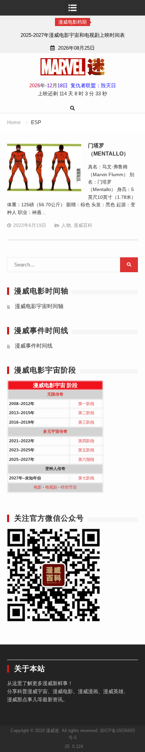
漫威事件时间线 (34, 346)
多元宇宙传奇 (55, 431)
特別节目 (69, 487)
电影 (38, 487)
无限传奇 (55, 394)
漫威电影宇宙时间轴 (39, 306)
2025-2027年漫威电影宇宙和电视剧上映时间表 (73, 35)
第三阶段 (86, 422)
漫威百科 (83, 225)
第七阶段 (86, 478)
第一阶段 (86, 403)
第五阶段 (86, 450)
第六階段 (86, 459)
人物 (66, 225)
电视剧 (51, 487)
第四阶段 (86, 441)
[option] (72, 35)
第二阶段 (86, 412)
